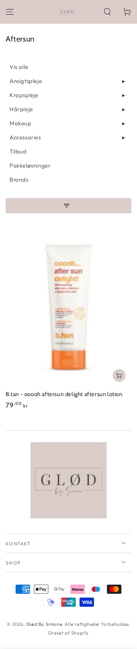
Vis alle (19, 66)
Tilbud (18, 151)
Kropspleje (24, 95)
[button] (107, 11)
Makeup (21, 123)
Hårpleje (21, 109)
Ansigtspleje (26, 81)
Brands (19, 179)
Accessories (25, 137)
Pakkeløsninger (30, 165)
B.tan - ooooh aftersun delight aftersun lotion (64, 394)
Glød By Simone (44, 624)
